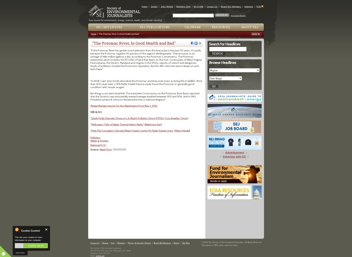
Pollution (95, 137)
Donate (154, 6)
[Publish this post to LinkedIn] (196, 43)
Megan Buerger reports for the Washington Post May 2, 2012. (124, 105)
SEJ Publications (155, 27)
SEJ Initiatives (109, 27)
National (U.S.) (98, 145)
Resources (221, 27)
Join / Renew (167, 6)
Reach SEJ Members (231, 6)
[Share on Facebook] (192, 43)
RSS (258, 6)
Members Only (183, 6)
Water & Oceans (99, 140)
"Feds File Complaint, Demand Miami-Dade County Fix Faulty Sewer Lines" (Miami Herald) (140, 130)
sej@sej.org (100, 255)
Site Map (186, 242)
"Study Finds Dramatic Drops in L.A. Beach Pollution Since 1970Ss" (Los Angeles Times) (139, 118)
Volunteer (248, 6)
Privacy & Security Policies (139, 242)
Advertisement (234, 152)
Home (144, 6)
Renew (176, 242)
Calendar (192, 27)
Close (46, 229)
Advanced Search (238, 15)
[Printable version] (199, 43)
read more (20, 252)
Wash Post (106, 149)
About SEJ (250, 27)
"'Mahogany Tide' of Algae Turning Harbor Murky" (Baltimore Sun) (126, 124)
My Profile (198, 6)
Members (121, 242)
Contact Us (212, 6)
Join (113, 242)
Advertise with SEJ (234, 156)
